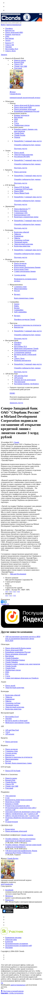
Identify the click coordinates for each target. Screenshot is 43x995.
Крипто (9, 43)
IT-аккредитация (11, 822)
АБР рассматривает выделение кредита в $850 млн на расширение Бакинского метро (22, 639)
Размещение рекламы (13, 937)
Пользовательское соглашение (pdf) (18, 945)
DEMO (12, 393)
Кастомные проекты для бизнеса (26, 384)
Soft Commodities (20, 312)
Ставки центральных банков (25, 271)
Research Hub (19, 62)
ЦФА (7, 36)
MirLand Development (18, 574)
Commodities (18, 310)
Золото (7, 40)
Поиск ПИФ (18, 191)
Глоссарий (18, 68)
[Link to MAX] (6, 925)
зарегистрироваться (17, 985)
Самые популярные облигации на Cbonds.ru (21, 678)
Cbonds (16, 442)
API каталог (18, 378)
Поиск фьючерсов (22, 209)
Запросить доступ (16, 403)
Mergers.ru (9, 896)
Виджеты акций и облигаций (25, 354)
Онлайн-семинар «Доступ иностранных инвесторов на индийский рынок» (20, 840)
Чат (15, 356)
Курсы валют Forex (21, 269)
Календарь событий (21, 232)
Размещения (18, 236)
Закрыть (4, 55)
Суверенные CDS (20, 213)
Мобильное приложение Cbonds (26, 348)
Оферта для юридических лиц (16, 816)
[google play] (22, 908)
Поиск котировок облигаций (25, 109)
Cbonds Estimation (12, 658)
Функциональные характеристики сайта (20, 808)
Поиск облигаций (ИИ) (14, 32)
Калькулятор (10, 829)
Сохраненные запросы (22, 352)
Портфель (9, 28)
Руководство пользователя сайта (17, 806)
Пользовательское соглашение (16, 943)
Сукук (16, 123)
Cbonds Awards (19, 135)
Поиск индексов (20, 263)
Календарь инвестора (22, 246)
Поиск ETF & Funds (21, 187)
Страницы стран (20, 287)
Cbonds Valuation (11, 662)
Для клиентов (10, 796)
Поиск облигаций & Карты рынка (27, 105)
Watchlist (8, 47)
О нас (7, 798)
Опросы (17, 137)
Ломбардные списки (22, 125)
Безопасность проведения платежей (18, 800)
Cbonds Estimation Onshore (15, 660)
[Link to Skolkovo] (12, 934)
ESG (16, 121)
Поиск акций (19, 152)
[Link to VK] (6, 922)
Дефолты (17, 234)
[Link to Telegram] (6, 917)
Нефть (16, 306)
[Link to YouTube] (6, 920)
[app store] (8, 908)
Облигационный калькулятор (25, 350)
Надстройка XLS (11, 49)
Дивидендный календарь (23, 154)
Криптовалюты (20, 265)
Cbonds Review (11, 782)
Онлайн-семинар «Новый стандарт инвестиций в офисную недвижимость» (23, 846)
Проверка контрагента (22, 360)
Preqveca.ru (9, 900)
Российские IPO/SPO (22, 156)
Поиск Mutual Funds (21, 193)
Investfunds (9, 890)
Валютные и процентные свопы (26, 217)
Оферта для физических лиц (16, 814)
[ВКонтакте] (2, 602)
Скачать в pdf (10, 810)
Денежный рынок (21, 242)
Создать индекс (11, 753)
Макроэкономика (20, 289)
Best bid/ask (9, 38)
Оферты (17, 238)
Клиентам (9, 941)
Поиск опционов (20, 211)
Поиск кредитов (20, 172)
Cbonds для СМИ (20, 66)
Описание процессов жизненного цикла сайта (22, 812)
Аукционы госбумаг (21, 240)
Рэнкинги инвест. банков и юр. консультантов (22, 664)
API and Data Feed (21, 376)
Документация (19, 382)
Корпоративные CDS (22, 215)
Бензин (17, 308)
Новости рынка (20, 60)
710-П (7, 732)
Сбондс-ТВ (9, 45)
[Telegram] (5, 602)
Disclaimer (9, 947)
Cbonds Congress (27, 835)
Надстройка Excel (12, 717)
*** (6, 592)
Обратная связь (11, 939)
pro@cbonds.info (7, 884)
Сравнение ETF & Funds (23, 189)
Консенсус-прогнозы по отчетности (27, 325)
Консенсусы (9, 30)
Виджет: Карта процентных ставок (18, 763)
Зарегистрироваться (13, 25)
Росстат (17, 291)
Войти (3, 25)
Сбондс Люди (10, 51)
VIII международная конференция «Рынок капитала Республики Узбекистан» (21, 852)
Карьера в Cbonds (12, 804)
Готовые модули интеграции (25, 380)
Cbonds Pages (19, 133)
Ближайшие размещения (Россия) (26, 111)
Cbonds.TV (5, 604)
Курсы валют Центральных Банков (27, 267)
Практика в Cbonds (12, 802)
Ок (2, 983)
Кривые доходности (12, 34)
